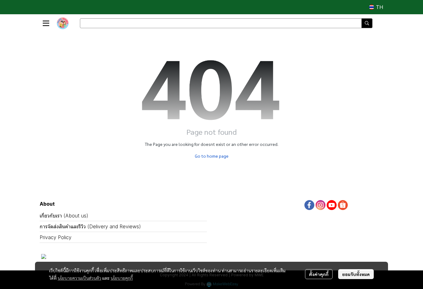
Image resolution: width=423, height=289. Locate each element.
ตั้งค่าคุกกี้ (319, 274)
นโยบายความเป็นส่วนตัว (79, 278)
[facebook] (309, 205)
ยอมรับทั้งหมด (356, 274)
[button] (376, 7)
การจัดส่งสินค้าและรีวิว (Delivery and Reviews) (90, 226)
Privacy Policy (56, 237)
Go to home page (212, 156)
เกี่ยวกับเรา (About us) (64, 215)
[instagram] (320, 205)
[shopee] (343, 205)
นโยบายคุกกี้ (122, 278)
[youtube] (332, 205)
